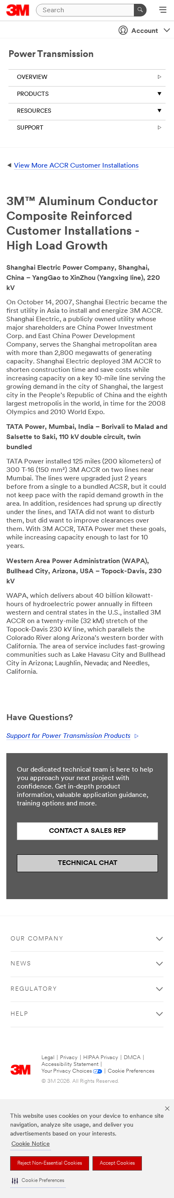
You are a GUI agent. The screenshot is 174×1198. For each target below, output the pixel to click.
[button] (38, 1181)
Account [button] (145, 31)
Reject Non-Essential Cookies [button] (49, 1163)
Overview (32, 77)
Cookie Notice (30, 1144)
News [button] (21, 964)
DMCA (132, 1057)
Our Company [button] (37, 939)
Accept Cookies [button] (117, 1163)
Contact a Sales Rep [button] (87, 831)
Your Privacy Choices (66, 1071)
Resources (34, 111)
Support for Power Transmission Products (68, 736)
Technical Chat (87, 863)
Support (30, 128)
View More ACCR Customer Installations (76, 166)
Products (33, 94)
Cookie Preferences (131, 1071)
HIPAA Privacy (100, 1057)
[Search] (140, 10)
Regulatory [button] (34, 989)
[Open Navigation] (162, 10)
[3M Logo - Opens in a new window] (18, 10)
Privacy (69, 1057)
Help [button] (19, 1014)
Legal (47, 1057)
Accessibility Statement (69, 1064)
